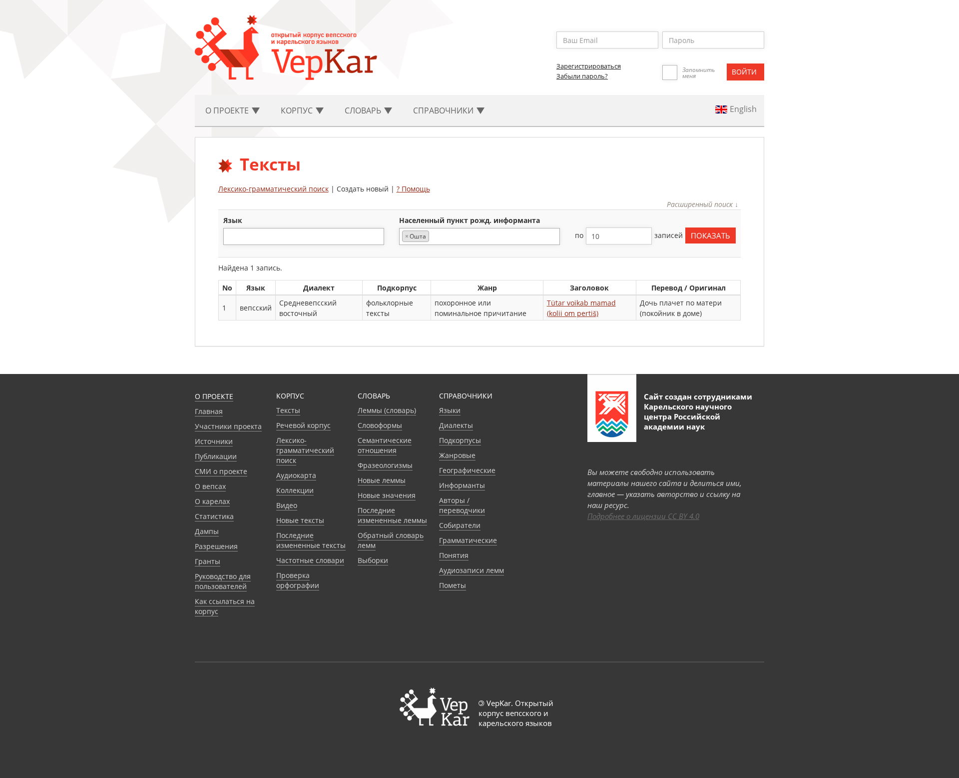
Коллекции (295, 490)
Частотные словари (310, 560)
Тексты (288, 410)
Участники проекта (228, 426)
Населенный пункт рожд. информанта (469, 220)
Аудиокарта (296, 475)
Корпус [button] (298, 110)
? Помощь (413, 189)
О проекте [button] (228, 110)
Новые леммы (382, 480)
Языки (450, 410)
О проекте (214, 396)
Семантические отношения (385, 445)
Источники (214, 441)
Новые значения (387, 495)
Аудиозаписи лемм (471, 570)
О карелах (212, 501)
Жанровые (457, 455)
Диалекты (456, 425)
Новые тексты (300, 520)
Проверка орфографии (297, 580)
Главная (209, 411)
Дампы (207, 531)
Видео (286, 505)
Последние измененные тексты (311, 540)
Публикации (216, 456)
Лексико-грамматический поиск (273, 189)
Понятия (454, 555)
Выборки (373, 560)
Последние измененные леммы (392, 515)
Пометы (452, 585)
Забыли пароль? (582, 76)
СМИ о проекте (221, 471)
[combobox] (303, 236)
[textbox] (231, 236)
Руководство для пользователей (223, 581)
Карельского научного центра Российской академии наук (688, 417)
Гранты (207, 561)
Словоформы (380, 425)
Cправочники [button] (444, 110)
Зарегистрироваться (588, 66)
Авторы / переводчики (462, 505)
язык (232, 220)
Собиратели (459, 525)
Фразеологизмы (385, 465)
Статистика (214, 516)
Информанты (462, 485)
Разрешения (216, 546)
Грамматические (468, 540)
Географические (467, 470)
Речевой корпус (303, 425)
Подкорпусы (460, 440)
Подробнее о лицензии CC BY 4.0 (643, 516)
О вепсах (210, 486)
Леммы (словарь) (387, 410)
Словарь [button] (364, 110)
